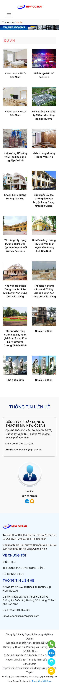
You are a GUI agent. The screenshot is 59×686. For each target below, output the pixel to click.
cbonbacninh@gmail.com (27, 449)
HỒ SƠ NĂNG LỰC (13, 573)
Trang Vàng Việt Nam (41, 681)
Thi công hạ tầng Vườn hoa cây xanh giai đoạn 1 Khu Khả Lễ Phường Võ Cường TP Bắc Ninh (15, 338)
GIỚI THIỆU (9, 561)
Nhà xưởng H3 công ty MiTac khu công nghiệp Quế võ (44, 115)
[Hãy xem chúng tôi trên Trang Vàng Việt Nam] (49, 671)
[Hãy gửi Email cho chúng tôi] (49, 662)
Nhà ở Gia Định (43, 330)
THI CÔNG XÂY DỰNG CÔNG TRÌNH (23, 567)
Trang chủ (8, 22)
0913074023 (26, 443)
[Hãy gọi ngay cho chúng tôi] (49, 644)
